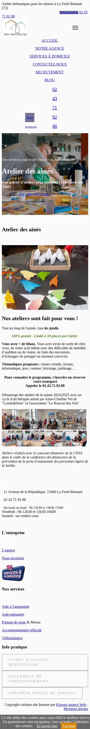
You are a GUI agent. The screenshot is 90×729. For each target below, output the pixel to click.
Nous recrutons (69, 12)
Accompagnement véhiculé (22, 630)
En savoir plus (47, 726)
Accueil (50, 40)
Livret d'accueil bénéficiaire (29, 662)
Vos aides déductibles (34, 194)
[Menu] (72, 27)
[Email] (64, 123)
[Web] (44, 123)
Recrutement (50, 72)
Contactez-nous (50, 64)
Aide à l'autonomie (15, 607)
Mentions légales (76, 709)
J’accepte (68, 726)
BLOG (50, 80)
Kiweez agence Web (71, 705)
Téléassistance (12, 638)
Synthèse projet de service (42, 693)
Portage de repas (14, 622)
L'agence (8, 550)
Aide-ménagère (13, 614)
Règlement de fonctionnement (28, 679)
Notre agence (49, 48)
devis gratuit (62, 194)
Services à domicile (50, 56)
